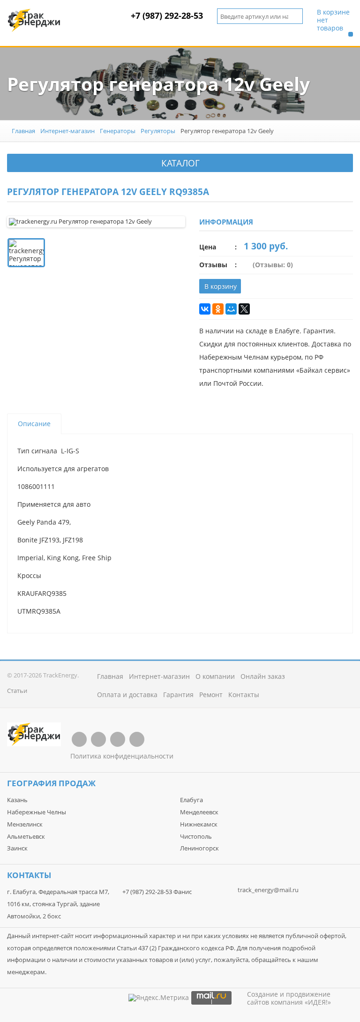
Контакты (243, 694)
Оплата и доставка (127, 694)
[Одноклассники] (218, 309)
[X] (244, 309)
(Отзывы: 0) (273, 264)
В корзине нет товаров (333, 20)
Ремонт (211, 694)
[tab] (34, 423)
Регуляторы (158, 131)
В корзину (220, 286)
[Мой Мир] (231, 309)
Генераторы (117, 131)
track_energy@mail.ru (268, 890)
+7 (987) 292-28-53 (167, 15)
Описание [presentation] (34, 423)
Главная (23, 131)
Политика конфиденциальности (121, 755)
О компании (215, 676)
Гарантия (178, 694)
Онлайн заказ (262, 676)
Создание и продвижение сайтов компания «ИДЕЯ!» (289, 998)
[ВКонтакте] (204, 309)
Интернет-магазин (67, 131)
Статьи (17, 690)
